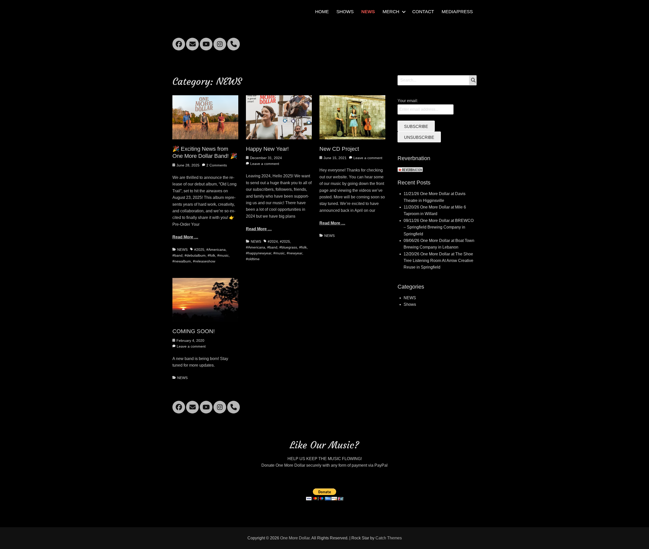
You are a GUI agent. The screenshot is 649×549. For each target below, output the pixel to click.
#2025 (199, 250)
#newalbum (181, 261)
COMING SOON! (193, 331)
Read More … (185, 237)
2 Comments (216, 165)
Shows (410, 304)
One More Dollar (295, 538)
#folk (211, 255)
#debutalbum (195, 255)
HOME (322, 11)
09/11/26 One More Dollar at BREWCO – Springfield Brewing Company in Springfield (439, 227)
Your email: (408, 101)
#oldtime (253, 259)
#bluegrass (288, 247)
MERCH (391, 11)
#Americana (216, 250)
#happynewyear (258, 253)
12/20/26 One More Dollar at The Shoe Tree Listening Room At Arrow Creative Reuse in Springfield (438, 261)
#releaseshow (204, 261)
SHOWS (345, 11)
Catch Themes (388, 538)
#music (223, 255)
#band (177, 255)
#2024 (273, 241)
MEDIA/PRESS (457, 11)
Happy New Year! (267, 149)
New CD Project (339, 149)
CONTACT (423, 11)
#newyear (294, 253)
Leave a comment (264, 164)
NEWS (368, 11)
